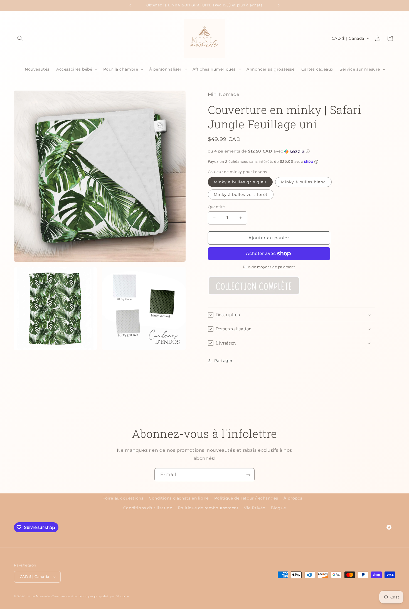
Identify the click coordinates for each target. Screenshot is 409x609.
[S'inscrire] (248, 474)
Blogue (278, 507)
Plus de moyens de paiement (269, 267)
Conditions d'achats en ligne (179, 498)
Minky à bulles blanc (303, 181)
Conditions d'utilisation (147, 507)
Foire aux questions (122, 498)
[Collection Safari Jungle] (254, 296)
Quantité (216, 206)
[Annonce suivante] (279, 5)
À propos (293, 498)
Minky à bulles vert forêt (241, 194)
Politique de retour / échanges (246, 498)
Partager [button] (223, 360)
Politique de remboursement (208, 507)
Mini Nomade (39, 596)
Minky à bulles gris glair (240, 181)
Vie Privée (254, 507)
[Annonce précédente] (130, 5)
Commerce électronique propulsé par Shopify (90, 596)
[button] (20, 38)
